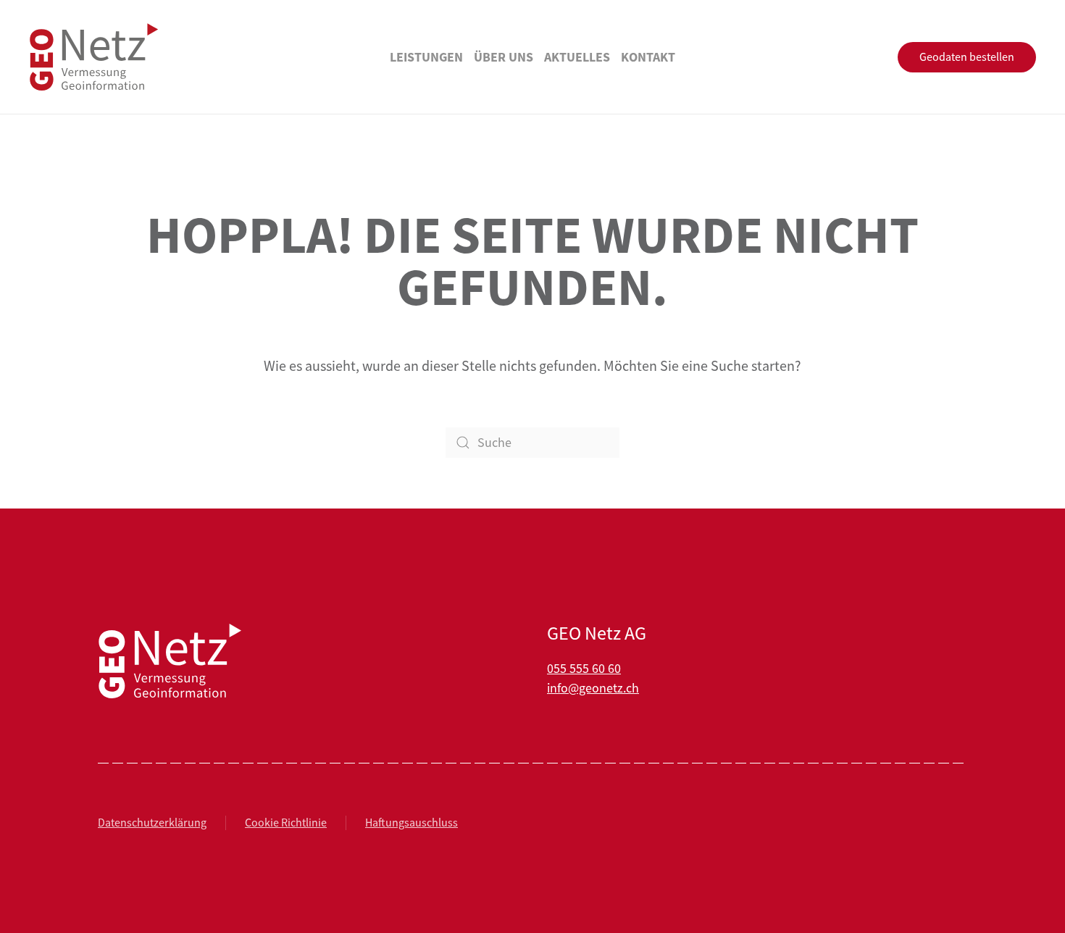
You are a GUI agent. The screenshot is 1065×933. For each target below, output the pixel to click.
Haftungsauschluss (411, 823)
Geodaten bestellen (966, 57)
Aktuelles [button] (577, 56)
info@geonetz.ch (593, 688)
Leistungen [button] (426, 56)
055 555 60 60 (584, 669)
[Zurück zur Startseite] (94, 57)
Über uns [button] (503, 56)
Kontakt (648, 56)
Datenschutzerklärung (152, 823)
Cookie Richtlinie (286, 823)
